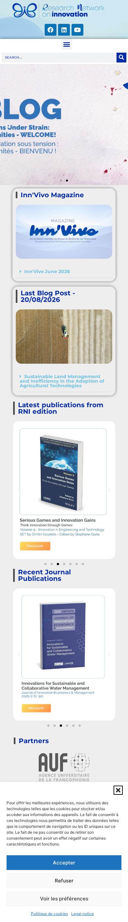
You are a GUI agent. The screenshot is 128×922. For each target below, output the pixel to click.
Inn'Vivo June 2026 (47, 271)
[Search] (121, 57)
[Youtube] (77, 30)
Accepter (64, 863)
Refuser (64, 881)
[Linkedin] (64, 30)
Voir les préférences (64, 899)
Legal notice (82, 913)
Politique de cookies (49, 913)
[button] (118, 790)
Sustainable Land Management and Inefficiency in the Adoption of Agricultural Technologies (62, 381)
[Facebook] (50, 30)
